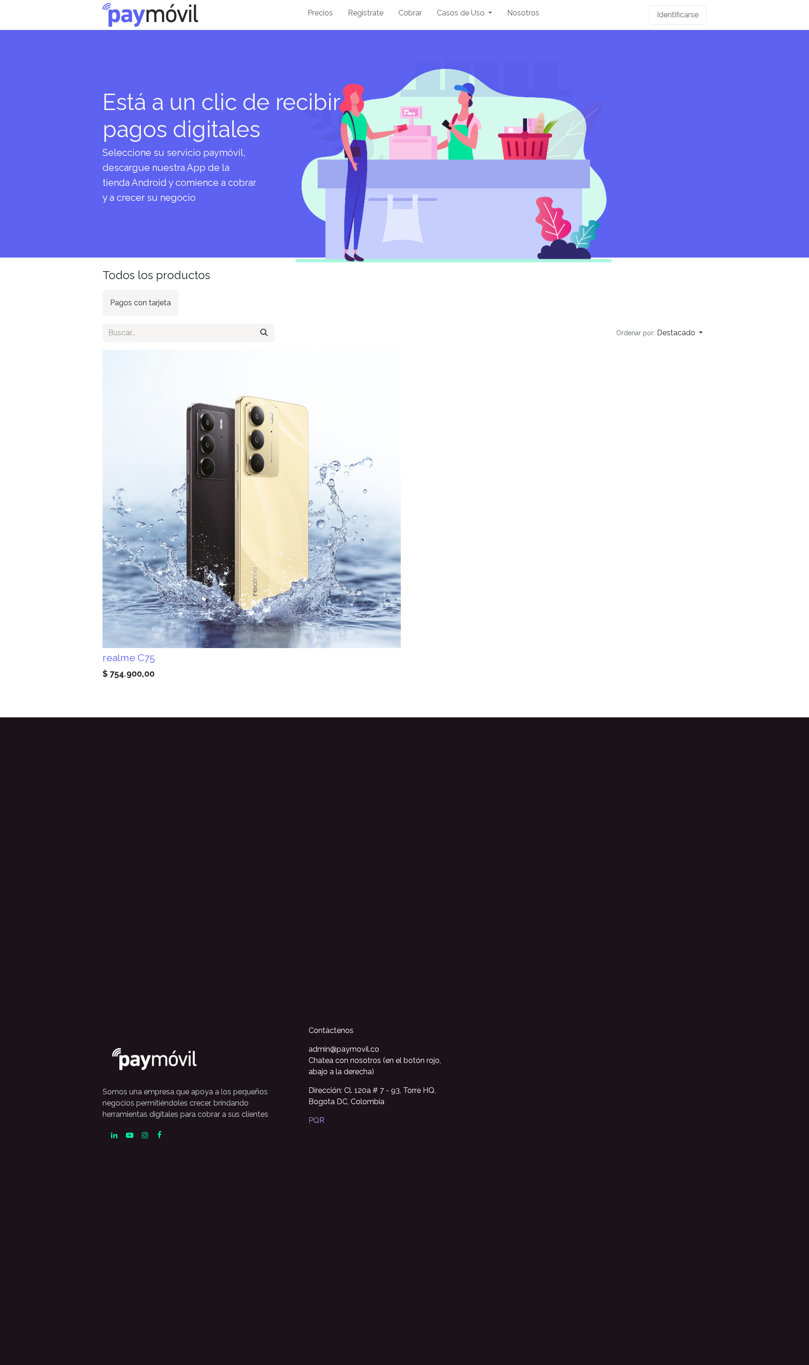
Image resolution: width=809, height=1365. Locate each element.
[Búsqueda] (264, 333)
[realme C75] (252, 499)
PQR (316, 1120)
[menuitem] (320, 15)
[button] (659, 333)
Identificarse (678, 14)
